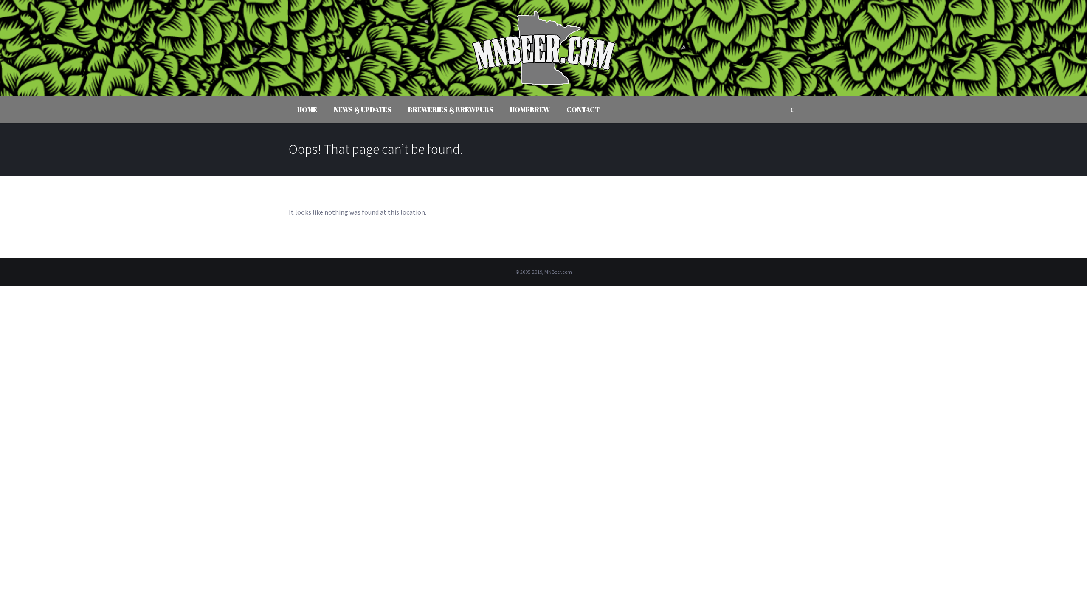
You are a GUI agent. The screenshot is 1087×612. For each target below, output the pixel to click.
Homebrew (530, 109)
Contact (583, 109)
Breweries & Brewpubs (450, 109)
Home (307, 109)
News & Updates (362, 109)
